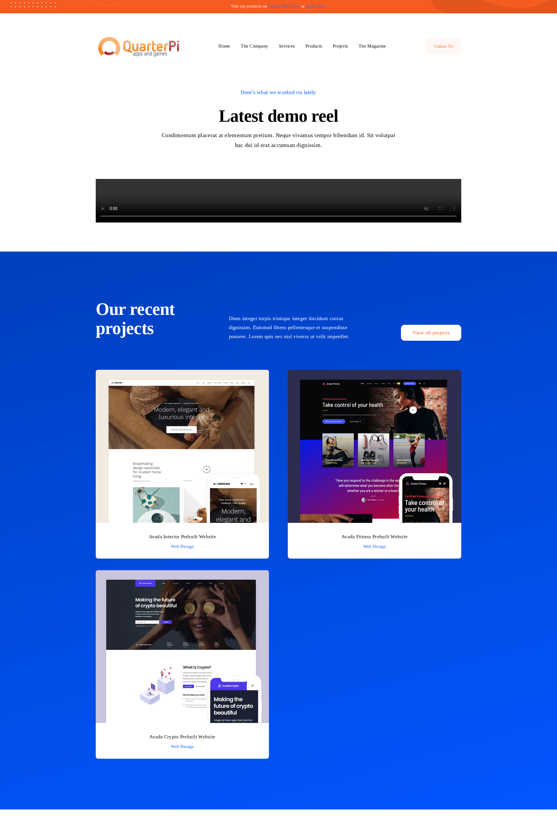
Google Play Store (284, 6)
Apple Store (315, 6)
